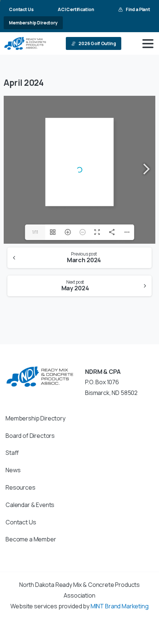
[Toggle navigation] (148, 43)
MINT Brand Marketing (120, 606)
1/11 (35, 232)
